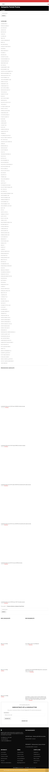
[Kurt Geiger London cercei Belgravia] (36, 631)
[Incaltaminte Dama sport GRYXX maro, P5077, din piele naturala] (19, 583)
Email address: (6, 712)
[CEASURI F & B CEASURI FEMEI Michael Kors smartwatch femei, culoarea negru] (36, 657)
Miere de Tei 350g (4, 669)
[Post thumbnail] (27, 733)
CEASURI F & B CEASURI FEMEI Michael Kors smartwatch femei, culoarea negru (36, 670)
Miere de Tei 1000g (4, 695)
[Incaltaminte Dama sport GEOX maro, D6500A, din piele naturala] (19, 387)
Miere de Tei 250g (4, 643)
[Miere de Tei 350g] (12, 657)
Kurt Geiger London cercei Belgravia (32, 643)
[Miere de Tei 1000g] (12, 683)
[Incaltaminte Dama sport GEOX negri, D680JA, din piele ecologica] (19, 426)
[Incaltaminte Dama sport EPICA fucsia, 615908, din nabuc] (19, 544)
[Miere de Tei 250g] (12, 631)
